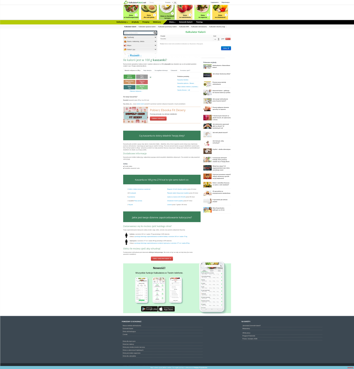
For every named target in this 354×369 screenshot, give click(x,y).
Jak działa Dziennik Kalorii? (251, 325)
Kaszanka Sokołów (182, 80)
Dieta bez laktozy (128, 344)
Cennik (125, 334)
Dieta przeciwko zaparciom (131, 353)
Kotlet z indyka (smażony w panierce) (139, 189)
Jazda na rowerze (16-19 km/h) (176, 196)
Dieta (171, 22)
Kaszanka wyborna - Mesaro (185, 83)
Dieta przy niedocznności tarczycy (134, 347)
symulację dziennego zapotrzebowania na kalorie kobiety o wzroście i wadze (160, 236)
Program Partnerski (248, 336)
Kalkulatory (122, 22)
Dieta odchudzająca (129, 331)
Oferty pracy (246, 333)
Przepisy (145, 22)
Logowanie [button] (214, 2)
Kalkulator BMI (184, 26)
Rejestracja (225, 2)
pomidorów (132, 196)
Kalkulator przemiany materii (167, 26)
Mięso (129, 45)
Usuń (228, 38)
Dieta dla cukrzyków (129, 356)
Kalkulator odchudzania (199, 26)
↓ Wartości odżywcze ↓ (135, 91)
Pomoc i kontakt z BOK (249, 339)
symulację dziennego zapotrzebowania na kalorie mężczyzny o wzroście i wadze (161, 243)
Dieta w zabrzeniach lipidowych (133, 350)
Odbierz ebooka (157, 118)
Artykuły (135, 22)
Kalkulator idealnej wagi (217, 26)
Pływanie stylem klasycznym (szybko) (178, 193)
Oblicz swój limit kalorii (161, 259)
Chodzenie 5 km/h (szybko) (175, 200)
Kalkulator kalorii (130, 26)
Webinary (157, 22)
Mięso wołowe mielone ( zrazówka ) (187, 86)
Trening (199, 22)
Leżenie (169, 204)
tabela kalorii (141, 104)
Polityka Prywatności (200, 367)
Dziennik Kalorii (185, 22)
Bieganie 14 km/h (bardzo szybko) (177, 189)
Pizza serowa (138, 200)
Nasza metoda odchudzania (132, 325)
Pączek (131, 204)
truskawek (133, 193)
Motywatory (246, 328)
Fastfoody (130, 37)
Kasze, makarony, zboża (135, 41)
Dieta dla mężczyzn (129, 341)
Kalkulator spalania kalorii (147, 26)
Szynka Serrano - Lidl (183, 90)
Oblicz (225, 48)
